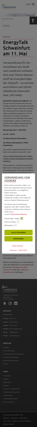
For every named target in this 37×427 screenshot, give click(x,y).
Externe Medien (10, 222)
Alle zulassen (18, 232)
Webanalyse (8, 225)
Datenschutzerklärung (18, 214)
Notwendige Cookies (12, 218)
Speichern (18, 239)
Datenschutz (23, 250)
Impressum (13, 250)
